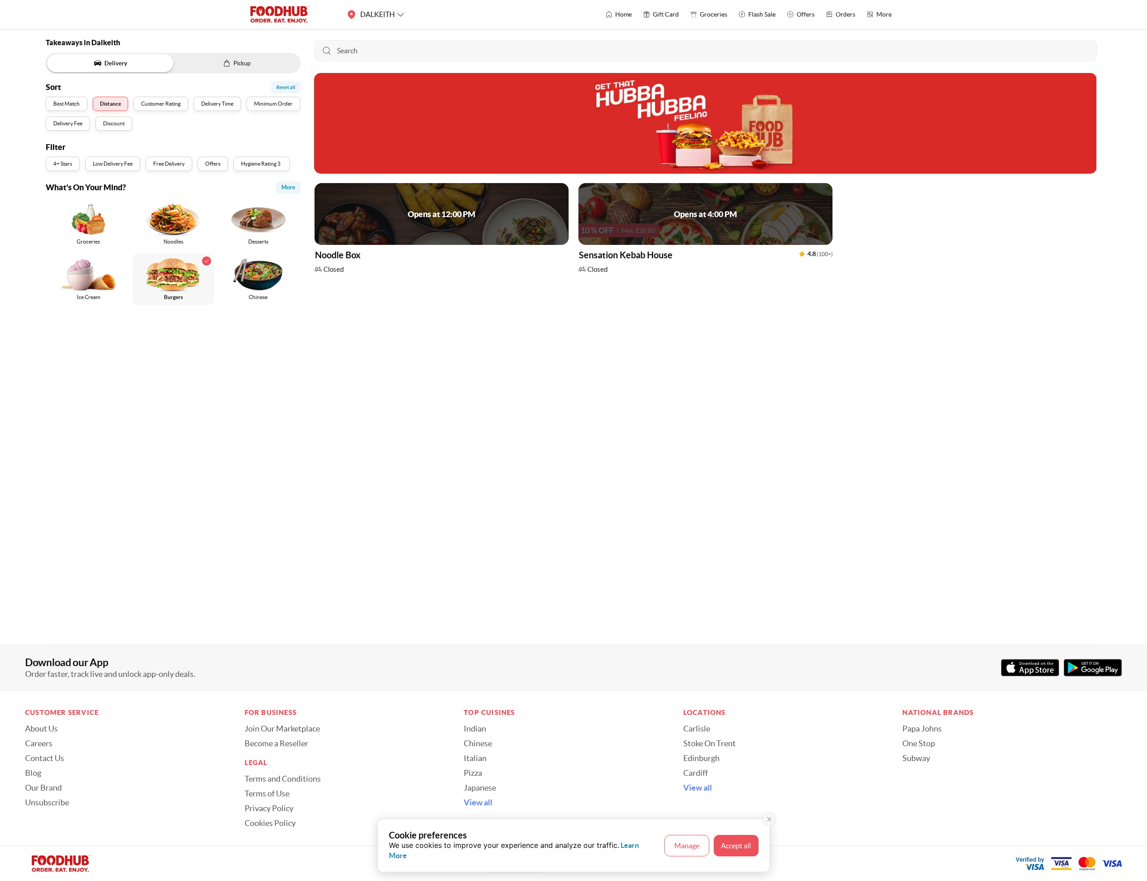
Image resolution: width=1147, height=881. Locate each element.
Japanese (480, 787)
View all (478, 802)
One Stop (918, 743)
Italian (475, 758)
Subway (916, 758)
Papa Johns (922, 728)
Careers (38, 743)
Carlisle (696, 728)
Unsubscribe (47, 802)
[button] (441, 230)
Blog (33, 773)
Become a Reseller (276, 743)
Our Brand (43, 787)
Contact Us (44, 758)
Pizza (473, 773)
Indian (475, 728)
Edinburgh (701, 758)
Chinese (478, 743)
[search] (705, 50)
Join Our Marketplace (282, 728)
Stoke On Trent (709, 743)
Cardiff (695, 773)
